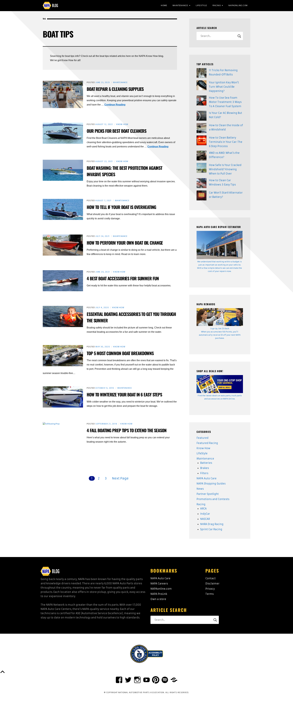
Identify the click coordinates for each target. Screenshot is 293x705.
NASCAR (205, 518)
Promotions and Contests (213, 499)
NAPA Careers (159, 583)
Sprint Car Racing (211, 529)
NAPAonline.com (161, 588)
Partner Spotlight (208, 493)
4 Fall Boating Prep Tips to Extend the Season (126, 430)
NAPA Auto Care (207, 478)
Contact (210, 578)
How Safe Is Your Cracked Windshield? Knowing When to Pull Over (225, 169)
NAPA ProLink (158, 593)
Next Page (120, 478)
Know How (122, 124)
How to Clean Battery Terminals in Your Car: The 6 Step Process (225, 142)
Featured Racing (207, 443)
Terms (209, 593)
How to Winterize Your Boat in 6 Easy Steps (124, 394)
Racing (217, 5)
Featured (202, 437)
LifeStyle (201, 5)
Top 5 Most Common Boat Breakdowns (120, 353)
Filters (204, 473)
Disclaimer (212, 583)
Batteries (206, 462)
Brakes (204, 468)
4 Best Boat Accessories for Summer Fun (123, 278)
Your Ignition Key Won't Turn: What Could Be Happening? (224, 87)
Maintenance (180, 5)
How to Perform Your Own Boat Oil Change (125, 243)
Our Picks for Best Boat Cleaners (116, 131)
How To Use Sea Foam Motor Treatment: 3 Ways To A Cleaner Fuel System (225, 102)
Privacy (210, 588)
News (200, 488)
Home (164, 5)
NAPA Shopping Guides (211, 483)
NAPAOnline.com (238, 5)
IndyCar (205, 513)
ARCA (203, 508)
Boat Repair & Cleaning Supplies (115, 89)
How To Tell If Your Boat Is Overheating (121, 207)
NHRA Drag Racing (211, 524)
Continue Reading (114, 104)
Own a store (158, 599)
